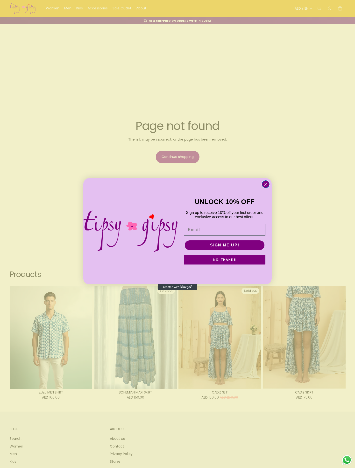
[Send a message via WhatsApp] (347, 460)
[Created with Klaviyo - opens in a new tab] (177, 287)
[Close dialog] (265, 184)
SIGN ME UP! (224, 245)
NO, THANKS (224, 259)
